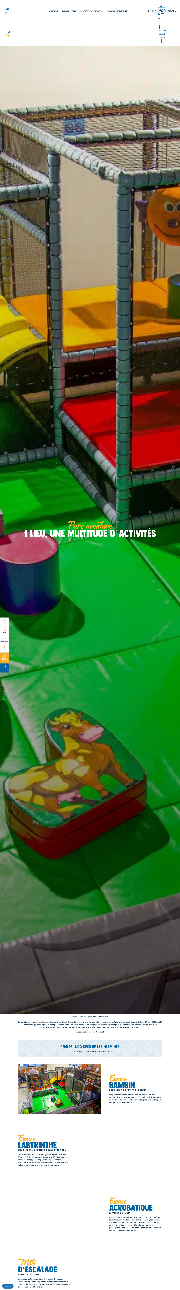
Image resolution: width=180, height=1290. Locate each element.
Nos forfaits (86, 11)
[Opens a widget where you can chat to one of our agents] (8, 1286)
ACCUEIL (75, 1016)
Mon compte (152, 11)
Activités (83, 1016)
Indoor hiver (92, 1016)
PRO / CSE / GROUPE (166, 11)
